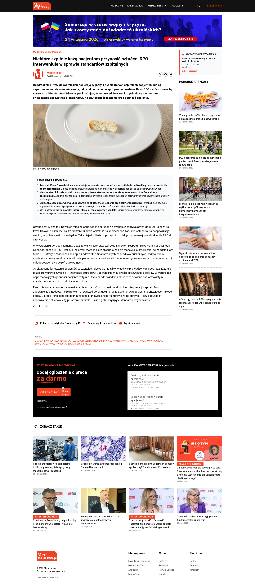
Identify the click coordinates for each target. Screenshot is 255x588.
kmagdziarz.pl (54, 577)
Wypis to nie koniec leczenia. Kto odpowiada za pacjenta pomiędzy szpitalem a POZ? (197, 257)
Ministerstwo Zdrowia (140, 341)
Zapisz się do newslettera (102, 323)
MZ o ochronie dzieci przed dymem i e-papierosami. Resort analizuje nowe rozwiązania (200, 161)
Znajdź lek (133, 570)
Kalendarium (135, 5)
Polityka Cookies (166, 570)
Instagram (194, 570)
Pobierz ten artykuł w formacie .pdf (60, 323)
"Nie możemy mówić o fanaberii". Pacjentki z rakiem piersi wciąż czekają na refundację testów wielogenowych (150, 524)
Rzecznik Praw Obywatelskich (109, 341)
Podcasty (177, 5)
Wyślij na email (132, 323)
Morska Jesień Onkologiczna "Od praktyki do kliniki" (198, 59)
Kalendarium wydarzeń (139, 561)
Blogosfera (133, 574)
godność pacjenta (56, 344)
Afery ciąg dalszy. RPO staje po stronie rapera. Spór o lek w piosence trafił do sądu (200, 303)
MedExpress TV (157, 5)
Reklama (163, 561)
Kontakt (162, 574)
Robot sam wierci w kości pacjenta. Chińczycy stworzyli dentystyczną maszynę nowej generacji (52, 467)
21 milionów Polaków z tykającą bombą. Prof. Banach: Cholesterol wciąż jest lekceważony (54, 524)
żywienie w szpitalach (79, 344)
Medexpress (54, 73)
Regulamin (42, 401)
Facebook (194, 565)
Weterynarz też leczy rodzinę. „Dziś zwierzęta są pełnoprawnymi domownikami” (100, 520)
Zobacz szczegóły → (191, 71)
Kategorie (117, 5)
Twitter (193, 561)
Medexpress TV (135, 565)
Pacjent (56, 52)
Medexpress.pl (41, 52)
